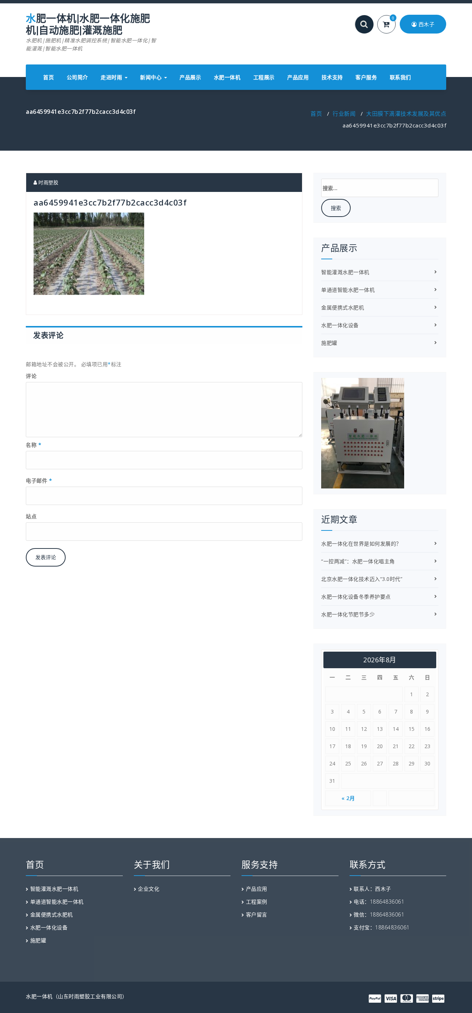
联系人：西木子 (372, 888)
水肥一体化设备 (340, 325)
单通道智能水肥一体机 (348, 289)
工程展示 (264, 77)
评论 (31, 375)
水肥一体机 (227, 77)
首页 (48, 77)
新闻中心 (151, 77)
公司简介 (77, 77)
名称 (33, 444)
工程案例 (256, 901)
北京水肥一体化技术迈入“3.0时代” (361, 578)
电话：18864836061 (379, 901)
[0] (391, 24)
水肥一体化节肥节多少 (348, 614)
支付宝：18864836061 (382, 927)
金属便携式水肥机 (342, 307)
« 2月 (348, 798)
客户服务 (366, 77)
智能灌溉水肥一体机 (345, 272)
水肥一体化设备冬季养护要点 (356, 596)
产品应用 (298, 77)
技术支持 (332, 77)
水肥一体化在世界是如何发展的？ (361, 543)
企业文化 (148, 888)
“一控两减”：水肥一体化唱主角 (358, 561)
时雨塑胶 (47, 182)
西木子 (425, 24)
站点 (31, 516)
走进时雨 (112, 77)
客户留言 (256, 914)
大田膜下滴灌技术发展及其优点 (406, 113)
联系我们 (400, 77)
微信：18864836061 (379, 914)
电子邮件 (39, 480)
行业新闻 (344, 113)
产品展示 (190, 77)
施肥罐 (329, 342)
